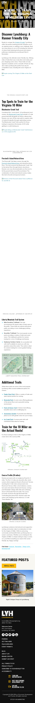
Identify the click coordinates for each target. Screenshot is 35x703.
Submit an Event (8, 659)
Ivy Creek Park (8, 419)
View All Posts (9, 566)
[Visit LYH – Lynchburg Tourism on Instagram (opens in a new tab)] (9, 634)
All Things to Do (8, 663)
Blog (3, 651)
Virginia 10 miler (20, 42)
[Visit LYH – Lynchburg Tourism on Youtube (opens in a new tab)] (16, 634)
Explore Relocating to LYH (18, 686)
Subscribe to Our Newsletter (13, 669)
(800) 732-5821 (7, 623)
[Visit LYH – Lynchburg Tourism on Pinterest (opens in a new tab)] (13, 634)
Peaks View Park (9, 394)
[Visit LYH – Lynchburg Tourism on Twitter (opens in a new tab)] (6, 634)
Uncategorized (6, 548)
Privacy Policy (7, 666)
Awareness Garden (10, 413)
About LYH (5, 654)
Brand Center (7, 656)
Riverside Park (8, 400)
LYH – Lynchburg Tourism (4, 2)
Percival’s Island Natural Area (10, 163)
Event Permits (7, 647)
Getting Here (7, 641)
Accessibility (6, 671)
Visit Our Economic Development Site (18, 681)
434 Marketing (20, 699)
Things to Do (26, 546)
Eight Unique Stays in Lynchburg (17, 599)
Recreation (18, 546)
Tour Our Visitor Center (17, 676)
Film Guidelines (7, 644)
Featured (11, 546)
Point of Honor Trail (10, 408)
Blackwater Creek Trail (16, 114)
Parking (5, 639)
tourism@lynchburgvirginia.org (11, 621)
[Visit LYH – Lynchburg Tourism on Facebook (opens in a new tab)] (3, 634)
